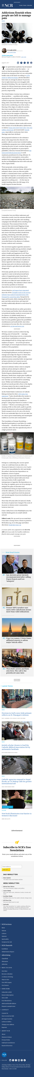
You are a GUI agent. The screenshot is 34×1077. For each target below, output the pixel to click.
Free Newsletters (7, 1000)
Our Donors (5, 985)
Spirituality (5, 939)
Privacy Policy (6, 1040)
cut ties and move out (17, 326)
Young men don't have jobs (17, 128)
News (3, 21)
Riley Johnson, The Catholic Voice (11, 718)
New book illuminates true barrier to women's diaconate (17, 815)
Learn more (23, 57)
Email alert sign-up (15, 525)
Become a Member (7, 974)
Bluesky (10, 1060)
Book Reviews (7, 807)
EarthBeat (5, 949)
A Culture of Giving (7, 977)
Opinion (4, 936)
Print (31, 63)
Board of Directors (7, 1045)
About (3, 1034)
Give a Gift (5, 998)
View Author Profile (11, 52)
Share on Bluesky (18, 63)
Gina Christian (5, 786)
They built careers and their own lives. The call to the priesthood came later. (17, 671)
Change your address (8, 1024)
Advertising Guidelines (7, 1064)
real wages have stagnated (20, 290)
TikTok (25, 1060)
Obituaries (5, 961)
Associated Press (12, 752)
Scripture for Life (7, 942)
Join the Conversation (7, 55)
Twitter (13, 1060)
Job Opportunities (7, 1019)
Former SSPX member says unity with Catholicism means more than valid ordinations (18, 610)
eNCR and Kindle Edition (9, 1003)
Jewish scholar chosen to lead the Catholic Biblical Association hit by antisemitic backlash (16, 747)
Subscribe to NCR (7, 992)
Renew (24, 5)
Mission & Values (7, 1037)
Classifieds (5, 958)
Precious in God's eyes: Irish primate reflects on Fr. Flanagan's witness (17, 714)
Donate (21, 5)
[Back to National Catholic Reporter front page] (9, 5)
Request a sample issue (8, 1006)
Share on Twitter (25, 63)
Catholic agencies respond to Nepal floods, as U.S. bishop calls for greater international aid (17, 781)
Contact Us (5, 1013)
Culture (4, 810)
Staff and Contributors (8, 1042)
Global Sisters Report (8, 951)
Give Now (4, 971)
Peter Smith (5, 752)
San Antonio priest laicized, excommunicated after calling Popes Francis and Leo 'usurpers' (18, 578)
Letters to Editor (6, 1021)
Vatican (4, 930)
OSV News (22, 718)
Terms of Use (15, 1064)
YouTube (19, 1060)
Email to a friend (28, 63)
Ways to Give (5, 979)
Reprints (4, 1027)
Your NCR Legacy (7, 982)
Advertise (4, 964)
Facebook (16, 1060)
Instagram (22, 1060)
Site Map (28, 1064)
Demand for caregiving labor (11, 297)
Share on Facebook (21, 63)
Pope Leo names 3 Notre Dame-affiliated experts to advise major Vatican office (19, 640)
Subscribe (29, 5)
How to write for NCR (8, 1016)
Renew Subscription (8, 995)
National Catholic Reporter (4, 1054)
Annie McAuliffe (6, 818)
